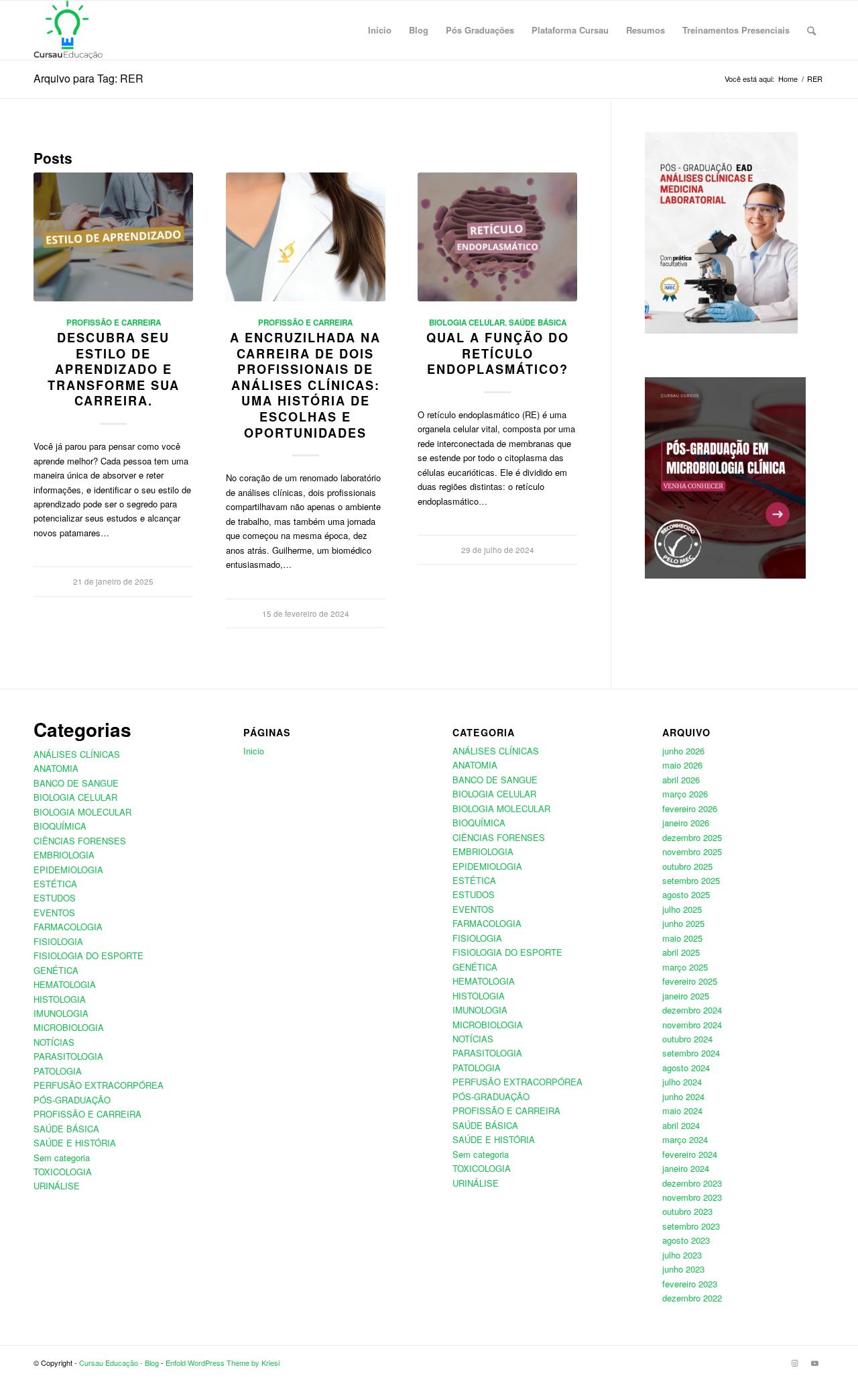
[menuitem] (379, 30)
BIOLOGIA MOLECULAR (82, 811)
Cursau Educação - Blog (119, 1362)
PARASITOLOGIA (68, 1056)
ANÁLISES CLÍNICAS (77, 754)
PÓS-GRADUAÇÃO (72, 1099)
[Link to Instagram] (794, 1362)
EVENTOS (54, 912)
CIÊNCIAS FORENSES (80, 840)
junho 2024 (683, 1096)
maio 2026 (682, 764)
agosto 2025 (686, 894)
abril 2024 (681, 1125)
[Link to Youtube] (814, 1362)
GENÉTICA (56, 970)
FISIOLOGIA (58, 941)
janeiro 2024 (685, 1168)
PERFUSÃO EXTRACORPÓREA (99, 1085)
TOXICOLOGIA (63, 1171)
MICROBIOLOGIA (69, 1027)
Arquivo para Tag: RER (88, 78)
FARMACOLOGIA (68, 926)
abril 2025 (681, 952)
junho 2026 (683, 750)
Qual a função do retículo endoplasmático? (497, 353)
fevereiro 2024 (689, 1154)
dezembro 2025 (692, 837)
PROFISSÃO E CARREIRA (113, 322)
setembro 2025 (691, 880)
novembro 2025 (692, 851)
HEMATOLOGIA (65, 984)
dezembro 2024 (692, 1009)
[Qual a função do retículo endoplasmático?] (497, 236)
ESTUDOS (55, 897)
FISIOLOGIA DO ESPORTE (88, 955)
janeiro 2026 (685, 822)
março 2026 (685, 793)
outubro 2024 (687, 1038)
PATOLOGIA (58, 1071)
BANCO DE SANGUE (76, 783)
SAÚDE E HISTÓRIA (75, 1142)
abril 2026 (681, 779)
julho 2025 (682, 909)
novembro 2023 (692, 1197)
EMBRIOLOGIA (64, 854)
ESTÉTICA (55, 883)
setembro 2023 (691, 1226)
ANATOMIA (56, 768)
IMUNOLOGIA (61, 1013)
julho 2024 (682, 1081)
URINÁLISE (57, 1185)
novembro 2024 (692, 1024)
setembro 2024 (691, 1052)
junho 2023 (683, 1269)
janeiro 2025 (685, 995)
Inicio (253, 750)
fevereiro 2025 (689, 981)
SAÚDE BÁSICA (537, 322)
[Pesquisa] (811, 30)
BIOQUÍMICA (60, 826)
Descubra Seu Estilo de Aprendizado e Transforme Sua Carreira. (114, 369)
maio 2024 (682, 1110)
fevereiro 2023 (689, 1283)
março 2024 (685, 1139)
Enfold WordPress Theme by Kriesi (223, 1362)
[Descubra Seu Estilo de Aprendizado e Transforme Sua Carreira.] (113, 236)
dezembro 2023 (692, 1183)
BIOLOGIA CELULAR (467, 322)
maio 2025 (682, 938)
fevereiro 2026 (689, 808)
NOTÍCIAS (54, 1042)
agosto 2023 (686, 1240)
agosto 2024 (686, 1067)
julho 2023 (682, 1254)
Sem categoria (62, 1157)
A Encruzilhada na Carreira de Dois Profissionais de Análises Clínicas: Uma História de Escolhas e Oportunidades (305, 385)
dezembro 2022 (692, 1297)
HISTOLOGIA (60, 999)
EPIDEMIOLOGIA (68, 869)
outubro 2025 (687, 866)
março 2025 (685, 966)
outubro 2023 (687, 1211)
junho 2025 (683, 923)
